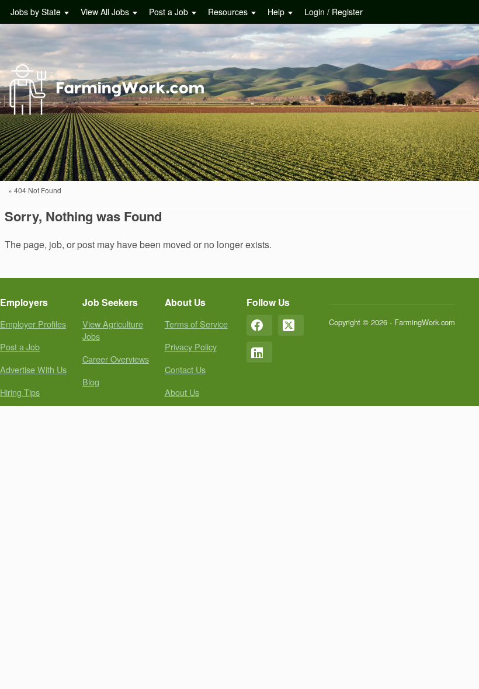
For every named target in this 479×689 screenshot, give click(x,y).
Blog (90, 381)
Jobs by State (36, 12)
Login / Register (333, 12)
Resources (228, 12)
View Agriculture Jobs (112, 330)
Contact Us (185, 369)
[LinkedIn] (259, 352)
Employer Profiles (33, 324)
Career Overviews (115, 359)
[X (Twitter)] (291, 325)
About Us (182, 392)
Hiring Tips (20, 392)
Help (276, 12)
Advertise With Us (33, 369)
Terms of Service (196, 324)
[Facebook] (259, 325)
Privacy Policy (191, 346)
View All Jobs (105, 12)
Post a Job (168, 12)
